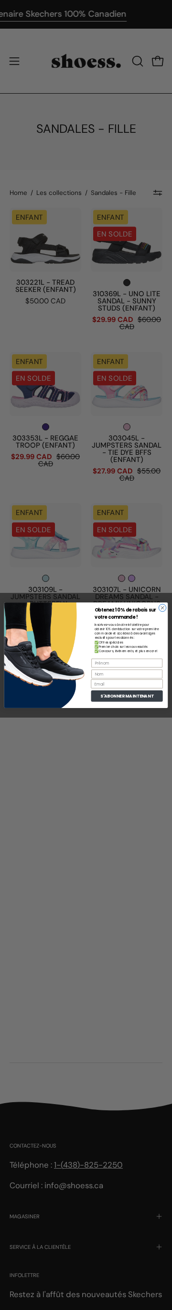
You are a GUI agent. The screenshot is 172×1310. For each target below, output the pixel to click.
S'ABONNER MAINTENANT (127, 695)
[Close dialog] (162, 607)
